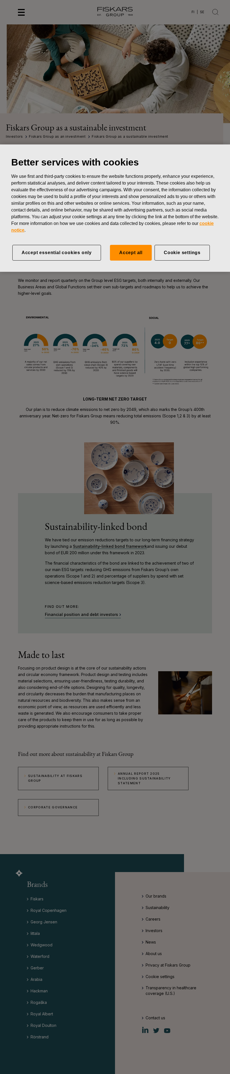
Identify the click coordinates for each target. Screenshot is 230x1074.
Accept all (130, 252)
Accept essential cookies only (57, 252)
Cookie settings (182, 252)
